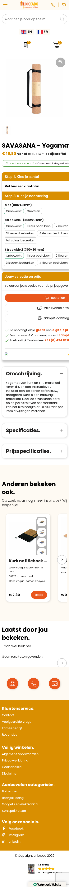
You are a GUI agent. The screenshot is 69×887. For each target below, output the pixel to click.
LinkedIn (14, 841)
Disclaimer (10, 773)
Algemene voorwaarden (20, 754)
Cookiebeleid (11, 767)
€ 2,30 (14, 595)
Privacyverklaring (15, 760)
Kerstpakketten (14, 811)
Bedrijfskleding (13, 798)
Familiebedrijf (12, 728)
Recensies (9, 734)
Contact (8, 715)
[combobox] (30, 19)
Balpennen (10, 791)
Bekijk (39, 595)
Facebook (16, 828)
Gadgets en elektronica (20, 804)
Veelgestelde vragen (17, 721)
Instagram (16, 835)
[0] (25, 45)
